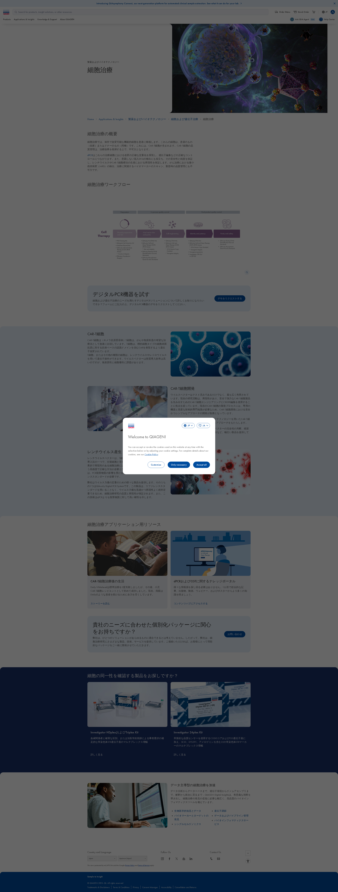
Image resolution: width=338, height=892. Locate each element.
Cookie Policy (151, 454)
